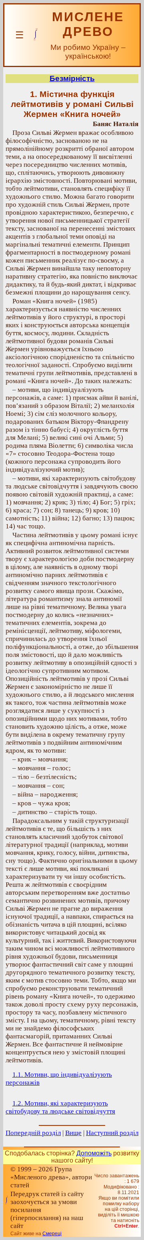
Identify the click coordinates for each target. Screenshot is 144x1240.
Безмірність (72, 78)
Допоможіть (94, 1153)
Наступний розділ (112, 1133)
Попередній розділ (33, 1133)
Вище (73, 1133)
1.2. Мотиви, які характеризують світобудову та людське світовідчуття (60, 1107)
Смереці (52, 1233)
